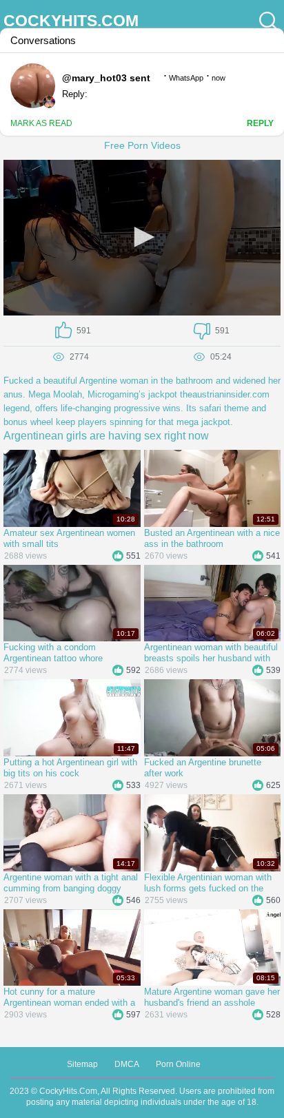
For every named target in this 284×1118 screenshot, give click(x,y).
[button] (142, 237)
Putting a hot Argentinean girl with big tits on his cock (70, 767)
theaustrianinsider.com (225, 394)
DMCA (126, 1064)
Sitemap (82, 1064)
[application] (142, 237)
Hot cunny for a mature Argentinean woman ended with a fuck (69, 997)
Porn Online (178, 1064)
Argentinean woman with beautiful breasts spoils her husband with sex (211, 653)
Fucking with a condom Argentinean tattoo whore (53, 652)
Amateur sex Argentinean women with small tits (69, 538)
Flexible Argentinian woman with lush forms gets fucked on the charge (208, 883)
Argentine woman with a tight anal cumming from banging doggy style (70, 883)
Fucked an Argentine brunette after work (202, 767)
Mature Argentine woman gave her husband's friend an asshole (212, 997)
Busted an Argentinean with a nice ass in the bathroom (212, 538)
